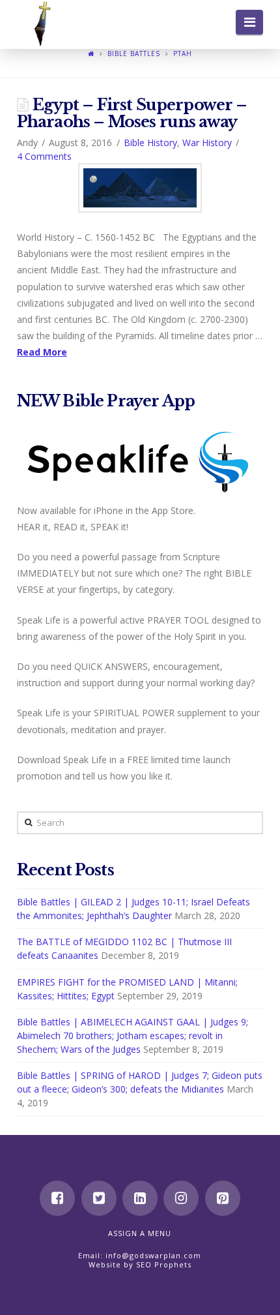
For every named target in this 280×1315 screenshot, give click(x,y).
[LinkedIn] (140, 1198)
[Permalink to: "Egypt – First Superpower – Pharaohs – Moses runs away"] (139, 187)
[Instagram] (181, 1198)
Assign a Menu (139, 1233)
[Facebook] (57, 1198)
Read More (42, 352)
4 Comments (44, 156)
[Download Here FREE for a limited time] (140, 459)
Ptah (182, 54)
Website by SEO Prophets (140, 1264)
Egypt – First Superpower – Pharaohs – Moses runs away (132, 113)
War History (207, 142)
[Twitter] (99, 1198)
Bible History (150, 142)
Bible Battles (133, 54)
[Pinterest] (222, 1198)
